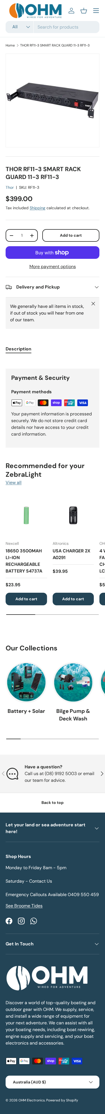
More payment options (52, 266)
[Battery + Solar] (26, 682)
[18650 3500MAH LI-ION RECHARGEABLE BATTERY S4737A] (26, 515)
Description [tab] (18, 349)
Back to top (52, 802)
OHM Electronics (31, 1100)
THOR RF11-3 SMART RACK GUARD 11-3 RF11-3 (55, 45)
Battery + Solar (26, 711)
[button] (84, 10)
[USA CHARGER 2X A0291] (73, 515)
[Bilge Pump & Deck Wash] (73, 682)
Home (10, 45)
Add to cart (71, 235)
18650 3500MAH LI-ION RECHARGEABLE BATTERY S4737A (24, 561)
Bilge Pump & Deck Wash (73, 715)
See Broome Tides (24, 906)
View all (14, 482)
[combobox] (52, 27)
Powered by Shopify (62, 1100)
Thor (10, 187)
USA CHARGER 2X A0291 (71, 554)
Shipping (37, 207)
